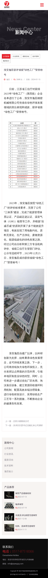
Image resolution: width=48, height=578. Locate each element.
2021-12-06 (22, 519)
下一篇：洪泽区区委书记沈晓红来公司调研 (24, 425)
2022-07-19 (22, 508)
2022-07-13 (22, 497)
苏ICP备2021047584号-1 (18, 574)
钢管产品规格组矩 (23, 493)
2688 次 (19, 79)
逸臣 (8, 79)
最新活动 (26, 56)
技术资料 (35, 56)
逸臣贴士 (6, 61)
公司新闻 (6, 56)
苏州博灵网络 (33, 574)
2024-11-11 (22, 530)
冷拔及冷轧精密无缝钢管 (26, 515)
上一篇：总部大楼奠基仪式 (17, 421)
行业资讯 (16, 56)
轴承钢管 (19, 504)
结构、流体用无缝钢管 (25, 526)
